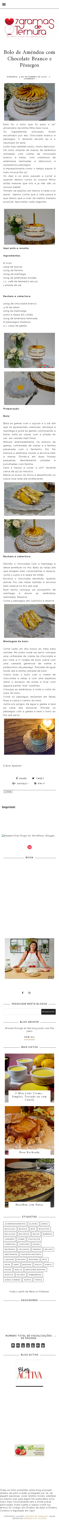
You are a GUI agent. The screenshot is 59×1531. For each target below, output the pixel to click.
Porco (48, 1264)
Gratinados (11, 1254)
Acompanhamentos (15, 1224)
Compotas (10, 1244)
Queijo (18, 1269)
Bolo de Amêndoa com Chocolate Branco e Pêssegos (29, 59)
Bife (33, 1229)
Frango (37, 1249)
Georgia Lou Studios (35, 1518)
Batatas (23, 1229)
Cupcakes (24, 1244)
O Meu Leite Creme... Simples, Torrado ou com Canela (29, 1096)
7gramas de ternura (36, 1516)
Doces (36, 1244)
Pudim (8, 1269)
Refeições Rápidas (36, 1269)
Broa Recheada (29, 1152)
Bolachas (10, 1234)
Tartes (27, 1280)
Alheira (33, 1224)
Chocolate (34, 1239)
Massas (22, 1259)
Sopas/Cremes (12, 1280)
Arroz (44, 1224)
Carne (21, 1239)
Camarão (10, 1239)
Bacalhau (10, 1229)
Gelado (49, 1249)
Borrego (47, 1234)
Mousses (34, 1259)
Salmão (21, 1275)
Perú (16, 1264)
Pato (44, 1259)
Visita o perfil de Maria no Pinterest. (29, 1291)
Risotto (9, 1275)
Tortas (38, 1280)
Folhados (24, 1249)
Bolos (36, 1234)
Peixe (7, 1264)
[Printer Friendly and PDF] (8, 792)
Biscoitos (44, 1229)
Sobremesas (35, 1275)
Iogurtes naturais (31, 1254)
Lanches (9, 1259)
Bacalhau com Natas (29, 1205)
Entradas (10, 1249)
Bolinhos (24, 1234)
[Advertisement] (29, 1416)
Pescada (26, 1264)
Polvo (38, 1264)
